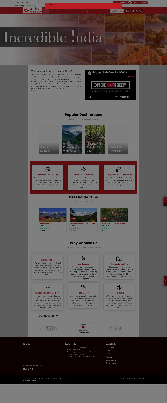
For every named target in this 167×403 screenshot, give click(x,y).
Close (50, 4)
